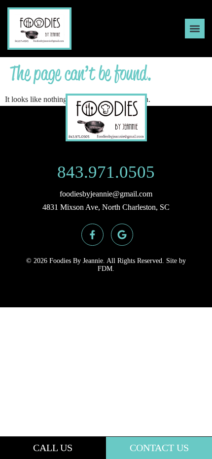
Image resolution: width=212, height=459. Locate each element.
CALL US (52, 447)
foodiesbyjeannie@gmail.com (106, 194)
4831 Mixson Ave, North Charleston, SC (106, 207)
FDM (105, 268)
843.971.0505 (106, 172)
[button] (195, 28)
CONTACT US (159, 447)
